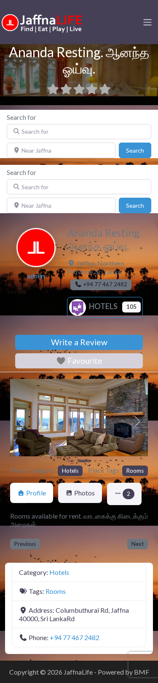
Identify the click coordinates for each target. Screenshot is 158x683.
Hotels (103, 306)
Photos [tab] (84, 493)
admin (36, 276)
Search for (21, 117)
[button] (20, 421)
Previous (25, 543)
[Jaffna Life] (42, 21)
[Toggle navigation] (147, 22)
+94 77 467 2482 (74, 637)
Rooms (135, 470)
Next (137, 543)
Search (138, 150)
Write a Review (79, 342)
